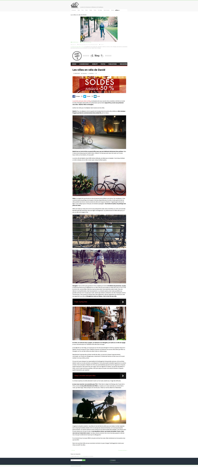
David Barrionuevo (75, 42)
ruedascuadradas (92, 44)
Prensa (95, 10)
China (82, 44)
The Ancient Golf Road (122, 450)
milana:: (118, 10)
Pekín (89, 44)
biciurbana (80, 44)
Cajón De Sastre (106, 10)
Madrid (85, 44)
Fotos (82, 10)
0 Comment (102, 44)
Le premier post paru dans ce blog (77, 46)
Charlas (90, 10)
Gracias (112, 10)
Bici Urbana (100, 10)
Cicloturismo (73, 10)
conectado (81, 456)
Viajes (79, 10)
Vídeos (86, 10)
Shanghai (96, 44)
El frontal (73, 450)
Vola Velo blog (88, 42)
